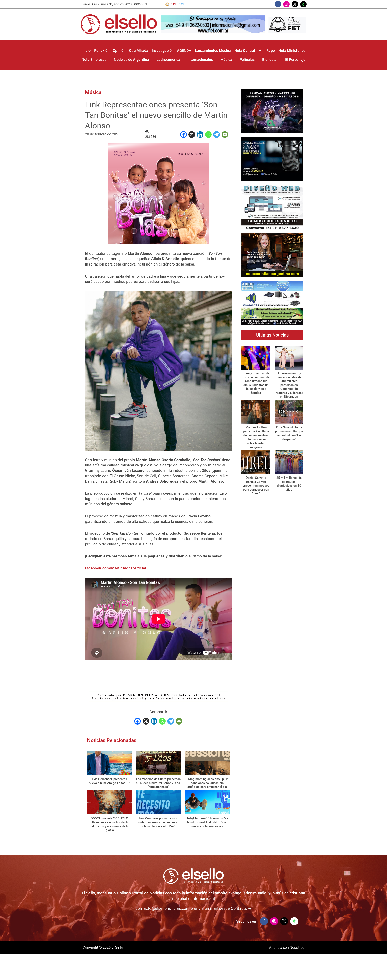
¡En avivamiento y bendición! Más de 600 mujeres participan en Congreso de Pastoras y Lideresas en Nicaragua (289, 384)
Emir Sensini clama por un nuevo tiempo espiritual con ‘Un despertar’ (289, 433)
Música (93, 92)
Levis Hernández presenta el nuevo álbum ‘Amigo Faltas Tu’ (109, 781)
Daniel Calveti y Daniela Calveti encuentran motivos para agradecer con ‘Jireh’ (256, 485)
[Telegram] (216, 134)
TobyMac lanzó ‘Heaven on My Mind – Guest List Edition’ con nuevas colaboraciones (207, 822)
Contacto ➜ (241, 908)
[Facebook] (183, 134)
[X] (192, 134)
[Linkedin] (200, 134)
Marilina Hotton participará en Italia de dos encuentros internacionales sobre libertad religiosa (256, 437)
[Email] (225, 134)
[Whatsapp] (208, 134)
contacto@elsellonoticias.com (163, 908)
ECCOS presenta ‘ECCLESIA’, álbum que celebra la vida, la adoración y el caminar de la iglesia (109, 824)
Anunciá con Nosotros (286, 947)
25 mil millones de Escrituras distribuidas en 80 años (289, 483)
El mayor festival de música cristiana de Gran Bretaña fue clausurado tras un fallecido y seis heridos (256, 383)
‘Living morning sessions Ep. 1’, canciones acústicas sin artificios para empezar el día (207, 783)
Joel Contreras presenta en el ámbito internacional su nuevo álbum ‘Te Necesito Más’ (158, 822)
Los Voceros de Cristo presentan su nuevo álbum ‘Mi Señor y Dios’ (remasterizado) (158, 783)
